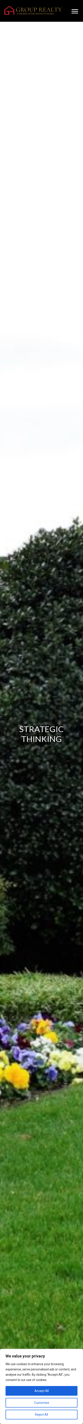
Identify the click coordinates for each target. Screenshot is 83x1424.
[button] (5, 734)
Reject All (41, 1414)
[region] (41, 1386)
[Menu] (75, 11)
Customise (41, 1402)
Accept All (42, 1391)
